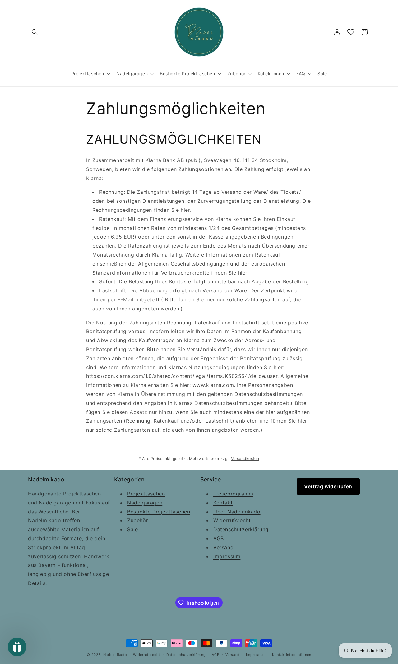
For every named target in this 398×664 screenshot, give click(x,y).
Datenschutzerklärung (241, 529)
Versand (223, 547)
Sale (132, 529)
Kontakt (223, 502)
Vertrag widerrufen (328, 486)
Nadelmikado (115, 654)
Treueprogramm (233, 493)
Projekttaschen (146, 493)
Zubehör (137, 520)
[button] (35, 32)
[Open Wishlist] (351, 32)
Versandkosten (245, 458)
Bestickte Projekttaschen (158, 511)
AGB (218, 538)
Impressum (226, 556)
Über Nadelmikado (237, 511)
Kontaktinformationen (291, 654)
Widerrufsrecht (232, 520)
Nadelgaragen (144, 502)
